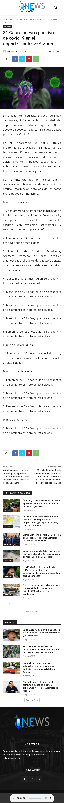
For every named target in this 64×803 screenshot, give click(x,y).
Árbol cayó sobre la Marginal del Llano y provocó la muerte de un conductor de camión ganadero (41, 503)
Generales (13, 19)
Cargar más (31, 700)
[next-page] (9, 603)
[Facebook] (15, 59)
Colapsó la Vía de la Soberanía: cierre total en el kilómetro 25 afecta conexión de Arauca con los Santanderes (42, 554)
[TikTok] (39, 779)
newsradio (13, 51)
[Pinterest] (29, 59)
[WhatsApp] (36, 59)
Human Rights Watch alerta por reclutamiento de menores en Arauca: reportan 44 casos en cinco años (41, 649)
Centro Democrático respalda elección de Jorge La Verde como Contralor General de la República (42, 538)
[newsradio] (5, 51)
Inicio (5, 19)
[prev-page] (5, 603)
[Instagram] (32, 779)
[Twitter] (22, 59)
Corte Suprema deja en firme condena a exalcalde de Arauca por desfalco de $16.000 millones (41, 633)
